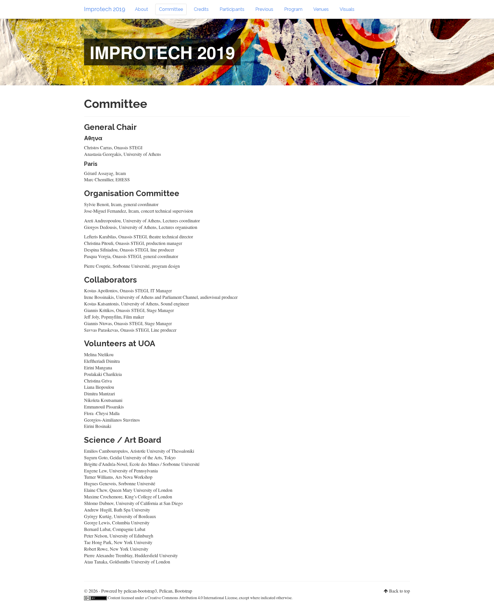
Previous (264, 9)
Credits (201, 9)
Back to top (399, 591)
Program (293, 9)
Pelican (165, 591)
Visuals (347, 9)
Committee (171, 9)
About (141, 9)
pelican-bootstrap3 (140, 591)
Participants (232, 9)
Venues (321, 9)
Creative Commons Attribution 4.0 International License (192, 597)
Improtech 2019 (104, 9)
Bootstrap (183, 591)
